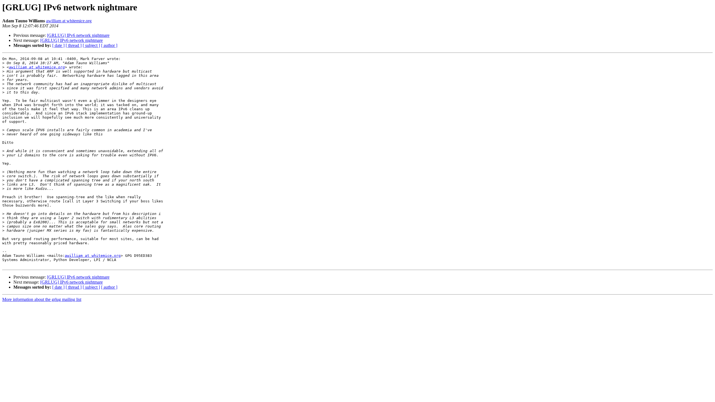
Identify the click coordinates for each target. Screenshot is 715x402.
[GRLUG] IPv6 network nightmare (78, 35)
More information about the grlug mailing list (41, 299)
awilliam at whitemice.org (69, 20)
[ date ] (58, 45)
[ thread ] (74, 45)
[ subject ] (91, 45)
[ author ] (109, 45)
